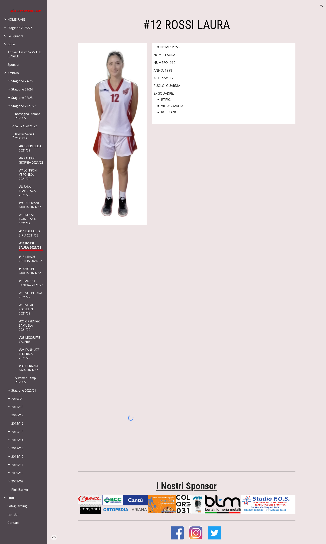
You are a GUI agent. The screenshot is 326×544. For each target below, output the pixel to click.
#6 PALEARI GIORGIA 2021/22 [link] (31, 160)
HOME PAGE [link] (16, 19)
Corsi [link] (11, 44)
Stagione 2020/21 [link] (23, 390)
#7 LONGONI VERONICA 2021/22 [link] (28, 174)
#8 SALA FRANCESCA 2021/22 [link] (27, 191)
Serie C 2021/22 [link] (26, 126)
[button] (321, 5)
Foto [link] (11, 498)
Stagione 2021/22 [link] (23, 106)
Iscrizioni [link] (14, 514)
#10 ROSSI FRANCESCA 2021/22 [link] (27, 219)
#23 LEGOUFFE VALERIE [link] (29, 339)
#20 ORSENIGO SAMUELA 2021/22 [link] (30, 325)
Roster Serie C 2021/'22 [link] (25, 136)
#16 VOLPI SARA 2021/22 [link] (30, 295)
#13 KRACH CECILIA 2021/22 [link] (30, 259)
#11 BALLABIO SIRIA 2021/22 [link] (29, 233)
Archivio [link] (13, 73)
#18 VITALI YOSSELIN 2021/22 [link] (27, 309)
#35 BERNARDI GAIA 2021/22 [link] (29, 368)
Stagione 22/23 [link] (22, 98)
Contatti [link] (13, 523)
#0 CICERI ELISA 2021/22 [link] (30, 148)
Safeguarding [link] (17, 506)
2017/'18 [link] (17, 407)
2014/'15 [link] (17, 432)
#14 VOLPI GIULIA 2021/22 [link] (30, 271)
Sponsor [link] (14, 65)
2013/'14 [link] (17, 440)
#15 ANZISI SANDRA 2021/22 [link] (31, 283)
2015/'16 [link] (17, 423)
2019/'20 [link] (17, 399)
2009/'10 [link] (17, 473)
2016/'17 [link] (17, 415)
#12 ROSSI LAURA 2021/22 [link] (30, 245)
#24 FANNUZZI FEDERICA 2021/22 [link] (30, 354)
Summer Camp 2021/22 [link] (25, 380)
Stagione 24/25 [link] (22, 81)
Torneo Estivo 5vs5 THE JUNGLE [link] (25, 54)
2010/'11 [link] (17, 465)
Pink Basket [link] (19, 490)
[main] (186, 25)
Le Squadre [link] (15, 36)
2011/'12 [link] (17, 456)
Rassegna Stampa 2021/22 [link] (27, 116)
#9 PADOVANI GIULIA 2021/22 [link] (30, 205)
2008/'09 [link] (17, 481)
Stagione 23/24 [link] (22, 89)
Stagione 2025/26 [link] (20, 28)
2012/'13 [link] (17, 448)
